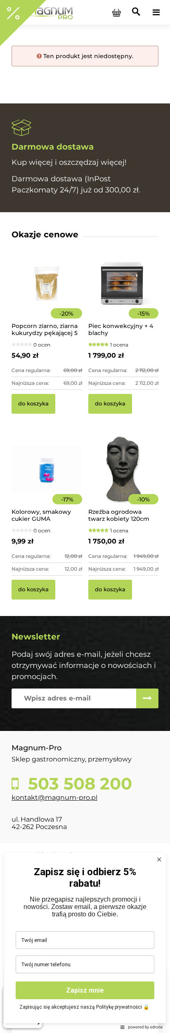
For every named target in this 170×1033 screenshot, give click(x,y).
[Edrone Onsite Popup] (85, 516)
